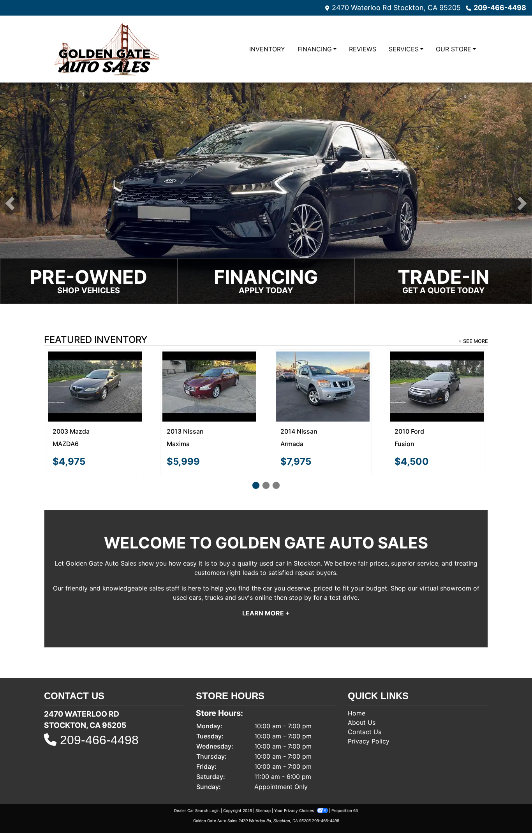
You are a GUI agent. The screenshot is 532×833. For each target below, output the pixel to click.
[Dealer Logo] (105, 49)
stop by (300, 569)
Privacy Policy (368, 712)
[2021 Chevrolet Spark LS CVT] (209, 372)
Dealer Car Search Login (197, 781)
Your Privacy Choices (294, 781)
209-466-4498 (500, 8)
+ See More (473, 341)
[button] (10, 203)
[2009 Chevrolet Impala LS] (436, 372)
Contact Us (364, 703)
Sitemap (263, 781)
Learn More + (266, 584)
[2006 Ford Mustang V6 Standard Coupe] (95, 367)
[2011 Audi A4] (323, 367)
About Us (361, 694)
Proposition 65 (344, 781)
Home (356, 684)
